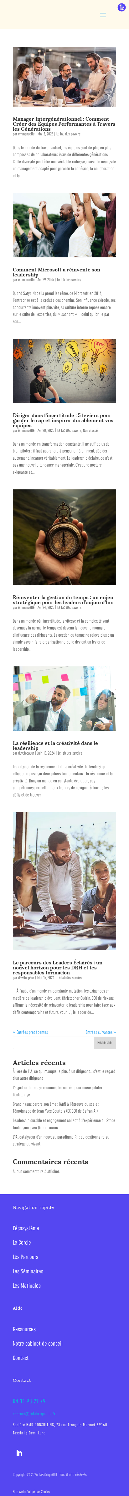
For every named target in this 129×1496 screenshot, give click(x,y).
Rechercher (105, 1042)
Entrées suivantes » (101, 1032)
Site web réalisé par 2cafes (31, 1492)
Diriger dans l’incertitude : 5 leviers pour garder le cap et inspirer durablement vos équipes (63, 420)
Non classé (90, 430)
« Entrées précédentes (30, 1032)
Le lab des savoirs (68, 134)
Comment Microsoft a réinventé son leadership (56, 271)
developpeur (26, 753)
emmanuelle (26, 134)
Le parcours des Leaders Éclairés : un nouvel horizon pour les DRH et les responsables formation (57, 967)
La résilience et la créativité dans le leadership (55, 745)
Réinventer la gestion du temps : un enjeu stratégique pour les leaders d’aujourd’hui (63, 599)
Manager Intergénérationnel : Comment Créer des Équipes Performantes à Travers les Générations (64, 123)
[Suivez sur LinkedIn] (19, 1453)
